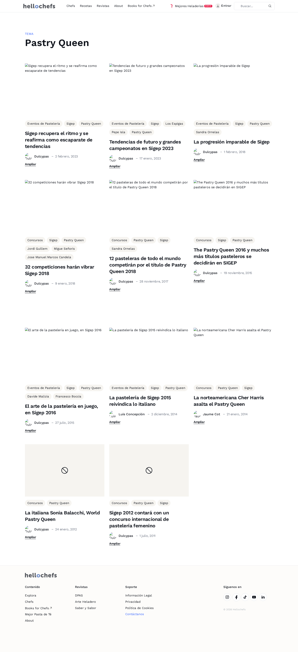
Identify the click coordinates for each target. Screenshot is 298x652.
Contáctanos (134, 614)
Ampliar (30, 164)
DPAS (79, 595)
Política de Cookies (139, 608)
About (118, 6)
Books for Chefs (140, 6)
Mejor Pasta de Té (38, 614)
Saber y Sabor (85, 608)
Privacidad (132, 602)
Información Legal (138, 595)
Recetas (86, 6)
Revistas (103, 6)
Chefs (70, 6)
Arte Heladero (85, 602)
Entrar (226, 5)
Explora (30, 595)
